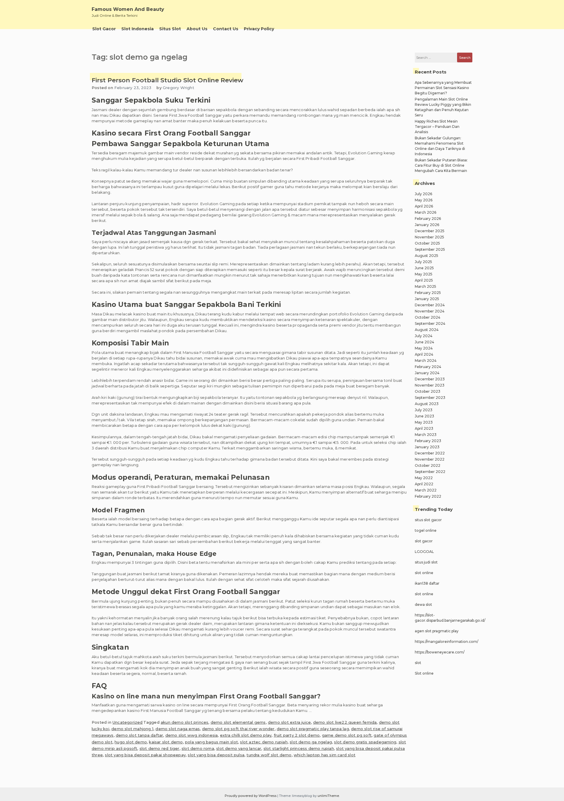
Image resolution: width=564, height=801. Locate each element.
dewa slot (423, 604)
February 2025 (428, 292)
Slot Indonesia (137, 28)
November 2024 (429, 311)
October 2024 (427, 317)
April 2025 (424, 280)
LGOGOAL (424, 551)
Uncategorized (128, 722)
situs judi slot (426, 562)
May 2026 (423, 200)
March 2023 (426, 434)
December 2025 (429, 231)
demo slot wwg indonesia (191, 735)
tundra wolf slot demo (268, 754)
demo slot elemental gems (238, 722)
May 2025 (423, 274)
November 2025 (429, 237)
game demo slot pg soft (347, 735)
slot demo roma (198, 748)
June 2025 (424, 268)
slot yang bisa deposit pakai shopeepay (145, 754)
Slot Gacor (104, 28)
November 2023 (429, 385)
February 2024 (428, 366)
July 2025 (423, 262)
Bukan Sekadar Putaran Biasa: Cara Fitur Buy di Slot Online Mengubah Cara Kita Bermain (441, 165)
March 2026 (425, 212)
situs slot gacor (428, 520)
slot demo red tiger (159, 748)
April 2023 (424, 428)
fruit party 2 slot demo (297, 735)
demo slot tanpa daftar (139, 735)
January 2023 (427, 447)
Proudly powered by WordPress (251, 796)
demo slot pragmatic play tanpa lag (313, 728)
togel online (426, 530)
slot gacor (424, 541)
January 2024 (427, 373)
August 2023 (427, 404)
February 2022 (428, 496)
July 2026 (423, 194)
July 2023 (423, 410)
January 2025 (427, 299)
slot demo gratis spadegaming (365, 742)
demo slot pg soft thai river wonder (238, 728)
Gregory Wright (178, 87)
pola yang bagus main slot (211, 742)
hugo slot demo (131, 742)
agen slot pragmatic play (437, 631)
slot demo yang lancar (238, 748)
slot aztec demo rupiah (263, 742)
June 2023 (424, 416)
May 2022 (424, 478)
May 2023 (424, 422)
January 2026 (427, 225)
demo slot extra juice (289, 722)
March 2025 (425, 286)
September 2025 (430, 249)
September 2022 (430, 471)
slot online (424, 573)
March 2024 (426, 360)
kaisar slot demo (166, 742)
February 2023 (428, 441)
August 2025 (426, 255)
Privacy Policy (259, 28)
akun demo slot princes (184, 722)
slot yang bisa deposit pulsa (216, 754)
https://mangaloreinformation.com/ (446, 641)
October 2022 (427, 465)
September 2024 (430, 323)
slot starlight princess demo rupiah (298, 748)
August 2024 (427, 329)
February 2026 (428, 218)
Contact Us (225, 28)
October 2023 (427, 391)
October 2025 (427, 243)
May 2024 (424, 348)
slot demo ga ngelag (311, 742)
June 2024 (424, 342)
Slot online (424, 673)
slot (418, 662)
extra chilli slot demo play (245, 735)
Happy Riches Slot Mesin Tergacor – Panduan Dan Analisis (437, 126)
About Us (197, 28)
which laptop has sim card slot (324, 754)
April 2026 (424, 206)
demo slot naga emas (177, 728)
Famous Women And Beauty (128, 9)
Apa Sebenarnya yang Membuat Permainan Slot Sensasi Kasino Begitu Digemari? (443, 87)
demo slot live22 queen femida (345, 722)
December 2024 (430, 305)
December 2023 (430, 379)
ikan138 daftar (427, 583)
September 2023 (430, 397)
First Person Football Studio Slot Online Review (167, 80)
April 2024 (424, 354)
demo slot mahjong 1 (132, 728)
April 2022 (424, 484)
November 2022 (429, 459)
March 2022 (426, 490)
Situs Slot (170, 28)
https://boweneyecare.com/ (439, 652)
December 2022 (430, 453)
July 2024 (423, 336)
